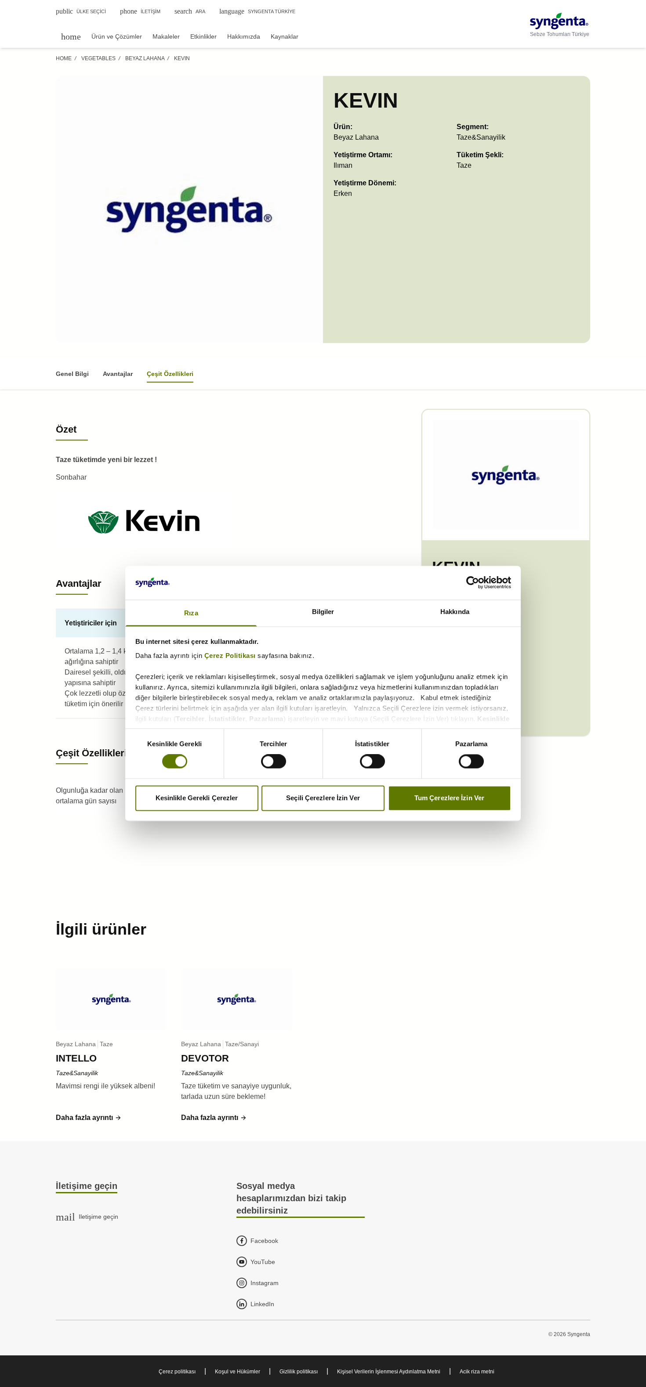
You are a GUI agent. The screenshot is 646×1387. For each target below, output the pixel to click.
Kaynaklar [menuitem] (284, 36)
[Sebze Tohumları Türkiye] (559, 21)
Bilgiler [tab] (323, 611)
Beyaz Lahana (144, 58)
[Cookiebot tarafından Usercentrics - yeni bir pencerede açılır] (472, 582)
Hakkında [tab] (454, 611)
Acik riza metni (477, 1372)
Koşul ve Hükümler (237, 1372)
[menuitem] (71, 36)
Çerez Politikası (230, 655)
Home (64, 58)
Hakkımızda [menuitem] (243, 36)
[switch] (273, 762)
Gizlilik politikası (298, 1372)
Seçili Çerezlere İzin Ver (323, 798)
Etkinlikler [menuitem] (203, 36)
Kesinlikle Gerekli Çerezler (197, 798)
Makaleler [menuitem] (166, 36)
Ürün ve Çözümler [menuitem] (116, 36)
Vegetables (98, 58)
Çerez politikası (177, 1372)
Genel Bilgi (72, 373)
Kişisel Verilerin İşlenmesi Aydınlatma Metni (388, 1372)
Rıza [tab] (191, 613)
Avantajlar (118, 373)
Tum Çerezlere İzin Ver (449, 798)
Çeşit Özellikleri (170, 373)
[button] (89, 1117)
